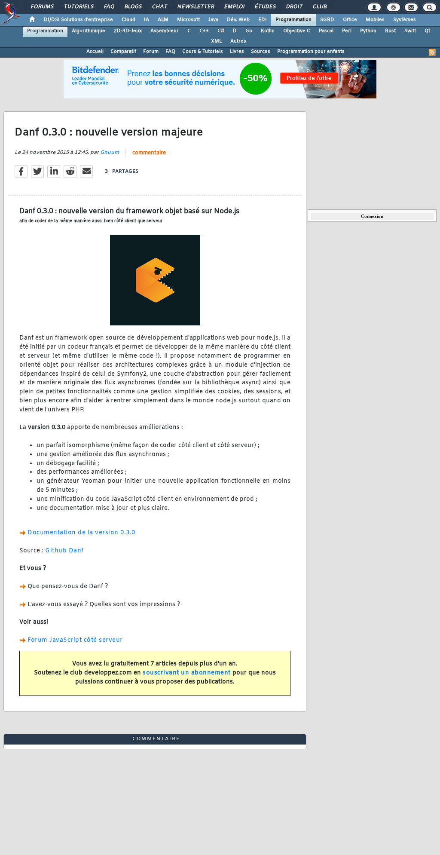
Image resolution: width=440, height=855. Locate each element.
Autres (238, 41)
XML (216, 41)
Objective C (296, 31)
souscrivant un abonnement (187, 673)
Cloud (128, 20)
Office (350, 20)
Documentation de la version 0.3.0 (81, 533)
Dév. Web (238, 20)
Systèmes (404, 20)
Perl (346, 31)
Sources (260, 52)
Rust (390, 31)
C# (220, 31)
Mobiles (375, 20)
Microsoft (188, 20)
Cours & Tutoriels (202, 52)
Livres (237, 52)
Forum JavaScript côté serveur (75, 640)
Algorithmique (88, 31)
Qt (427, 31)
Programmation (293, 20)
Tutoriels (78, 6)
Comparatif (123, 52)
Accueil (95, 52)
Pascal (326, 31)
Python (368, 31)
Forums (42, 6)
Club (319, 6)
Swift (410, 31)
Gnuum (109, 152)
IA (146, 20)
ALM (163, 20)
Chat (159, 6)
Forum (151, 52)
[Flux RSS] (432, 52)
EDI (262, 20)
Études (265, 6)
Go (248, 31)
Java (213, 20)
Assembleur (164, 31)
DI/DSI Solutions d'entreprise (78, 20)
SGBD (327, 20)
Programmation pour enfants (311, 52)
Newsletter (195, 6)
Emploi (234, 6)
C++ (204, 31)
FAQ (109, 6)
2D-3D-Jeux (128, 31)
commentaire (149, 153)
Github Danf (64, 551)
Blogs (132, 6)
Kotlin (268, 31)
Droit (294, 6)
